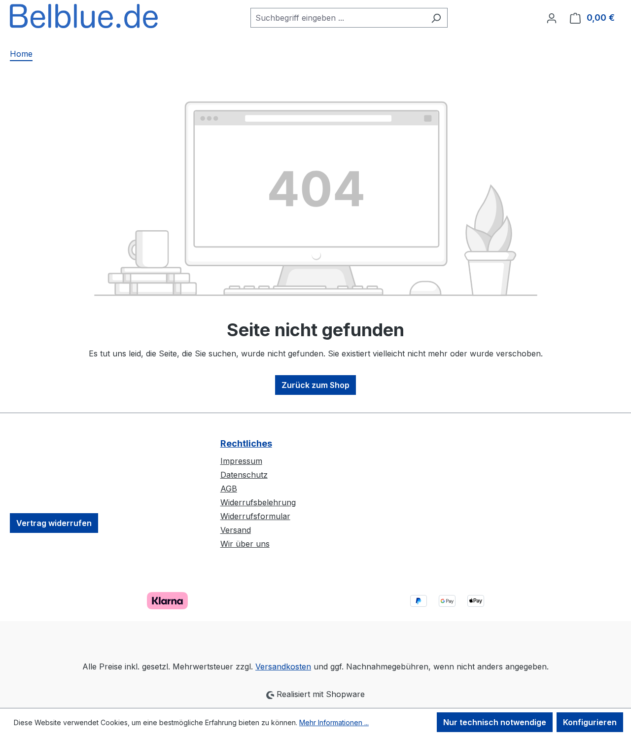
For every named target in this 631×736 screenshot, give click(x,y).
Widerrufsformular (255, 516)
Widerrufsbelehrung (258, 502)
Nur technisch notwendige (494, 722)
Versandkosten (283, 666)
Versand (235, 530)
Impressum (241, 461)
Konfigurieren (590, 722)
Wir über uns (245, 544)
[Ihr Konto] (551, 18)
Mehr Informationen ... (334, 722)
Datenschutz (244, 475)
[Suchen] (436, 18)
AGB (228, 488)
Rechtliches (246, 443)
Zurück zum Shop (315, 385)
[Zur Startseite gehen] (84, 16)
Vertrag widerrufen (54, 523)
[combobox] (337, 18)
